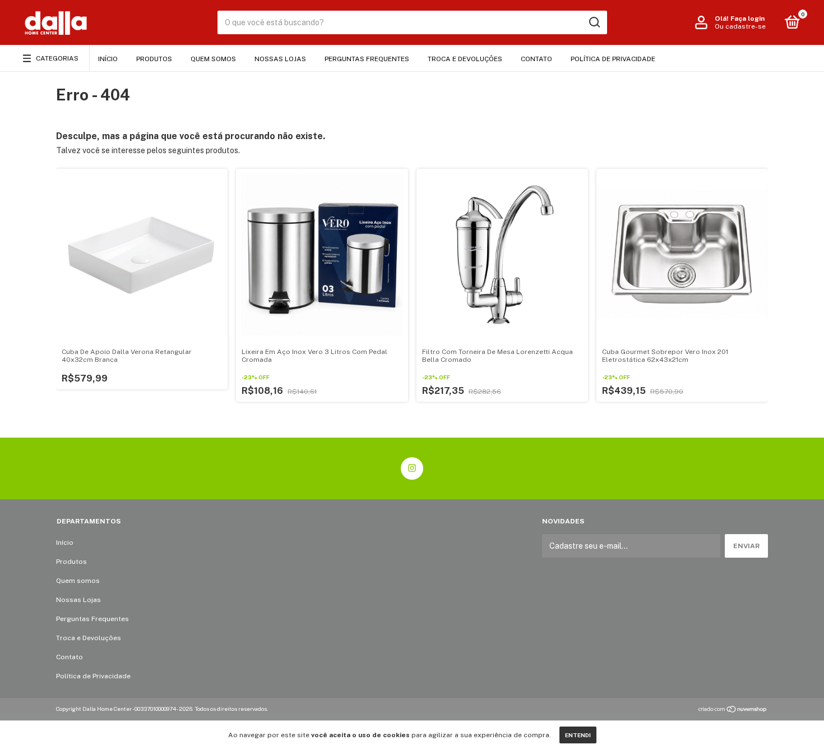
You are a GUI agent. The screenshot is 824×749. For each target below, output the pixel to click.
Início (108, 59)
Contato (536, 59)
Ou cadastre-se (740, 26)
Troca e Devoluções (465, 59)
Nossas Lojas (280, 59)
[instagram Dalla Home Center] (412, 468)
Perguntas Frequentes (367, 59)
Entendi (578, 735)
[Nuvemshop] (733, 710)
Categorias (57, 58)
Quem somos (213, 59)
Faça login (747, 18)
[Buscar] (594, 22)
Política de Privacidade (613, 59)
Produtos (154, 59)
